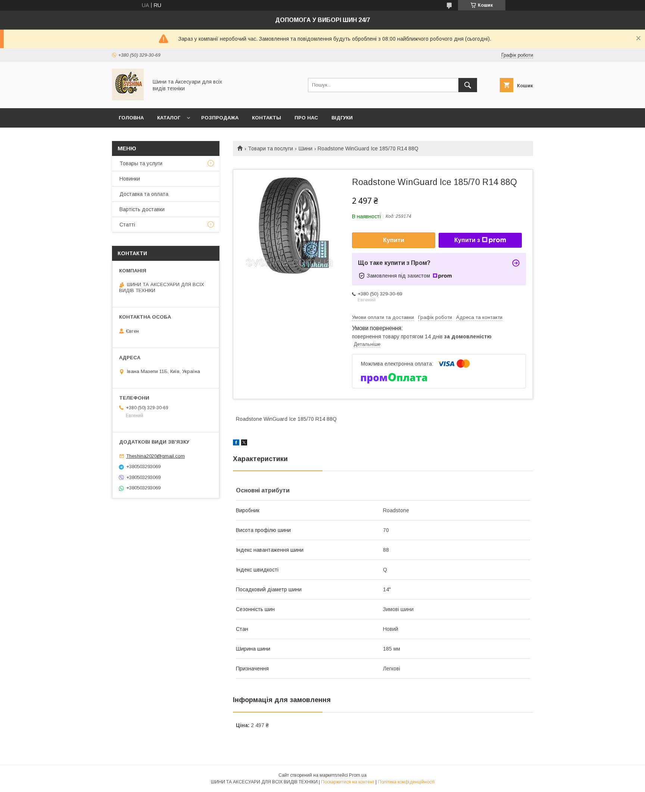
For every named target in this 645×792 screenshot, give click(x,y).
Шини (305, 148)
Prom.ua (358, 775)
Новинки (129, 179)
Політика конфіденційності (406, 782)
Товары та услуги (140, 163)
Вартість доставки (142, 209)
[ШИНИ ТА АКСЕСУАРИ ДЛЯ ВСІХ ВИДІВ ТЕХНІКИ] (128, 98)
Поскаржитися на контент (347, 782)
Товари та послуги (270, 148)
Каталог (168, 117)
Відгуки (342, 117)
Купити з (467, 240)
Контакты (266, 117)
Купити (393, 240)
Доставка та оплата (143, 194)
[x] (244, 444)
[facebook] (236, 444)
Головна (131, 117)
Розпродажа (220, 117)
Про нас (306, 117)
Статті (127, 225)
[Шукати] (467, 85)
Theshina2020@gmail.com (155, 456)
